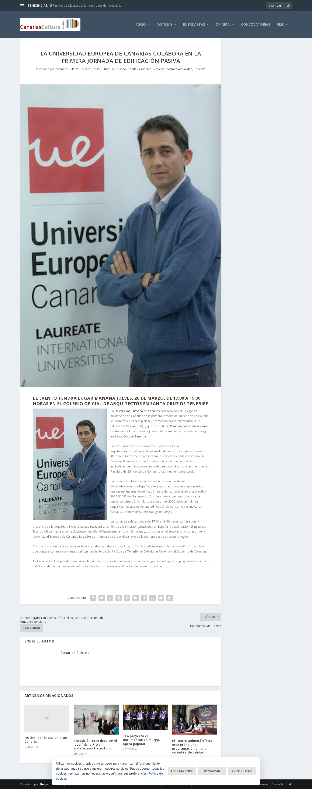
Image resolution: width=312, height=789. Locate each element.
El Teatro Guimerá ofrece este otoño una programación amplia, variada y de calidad (192, 746)
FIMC (280, 25)
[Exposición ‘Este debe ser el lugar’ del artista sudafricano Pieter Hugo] (96, 720)
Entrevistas (194, 25)
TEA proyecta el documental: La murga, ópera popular (141, 740)
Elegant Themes (51, 784)
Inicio (141, 25)
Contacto (277, 784)
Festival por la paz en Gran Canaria (45, 739)
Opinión (223, 25)
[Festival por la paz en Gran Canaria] (46, 718)
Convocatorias (255, 25)
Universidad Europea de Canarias (137, 411)
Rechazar (212, 771)
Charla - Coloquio (140, 69)
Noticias (164, 25)
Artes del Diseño (114, 69)
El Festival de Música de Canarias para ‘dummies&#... (85, 5)
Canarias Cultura (67, 69)
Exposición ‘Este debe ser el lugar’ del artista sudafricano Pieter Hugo (95, 744)
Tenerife (199, 69)
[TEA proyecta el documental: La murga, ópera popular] (145, 717)
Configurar (242, 771)
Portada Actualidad (179, 69)
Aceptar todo (182, 771)
